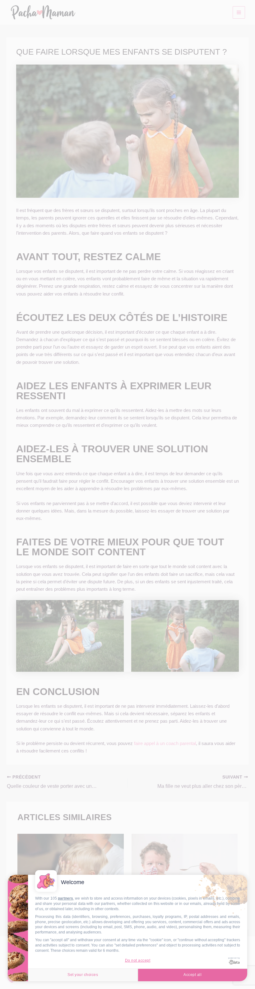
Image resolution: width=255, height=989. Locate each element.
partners (65, 898)
